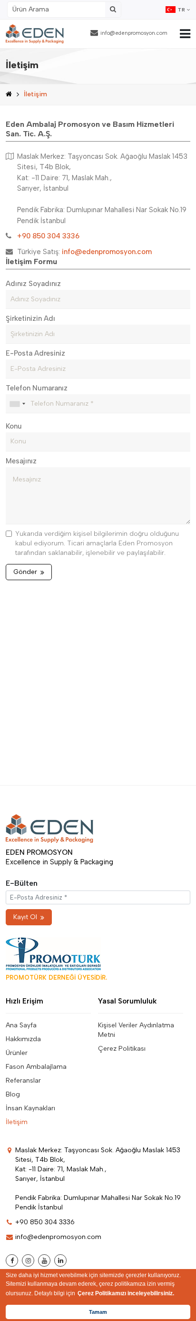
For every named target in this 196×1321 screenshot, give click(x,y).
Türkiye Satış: (84, 251)
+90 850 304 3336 (45, 1222)
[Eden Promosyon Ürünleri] (35, 33)
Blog (13, 1094)
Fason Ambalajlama (36, 1067)
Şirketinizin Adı (30, 318)
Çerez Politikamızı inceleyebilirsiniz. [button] (126, 1293)
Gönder (25, 572)
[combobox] (17, 404)
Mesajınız (21, 461)
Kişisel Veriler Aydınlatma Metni (136, 1030)
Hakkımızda (23, 1039)
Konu (14, 426)
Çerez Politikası (122, 1049)
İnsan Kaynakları (30, 1108)
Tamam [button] (98, 1312)
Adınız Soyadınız (33, 283)
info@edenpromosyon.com (133, 33)
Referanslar (23, 1080)
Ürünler (17, 1053)
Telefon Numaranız (37, 388)
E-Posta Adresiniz (35, 353)
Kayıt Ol (25, 917)
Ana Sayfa (21, 1025)
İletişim (17, 1122)
